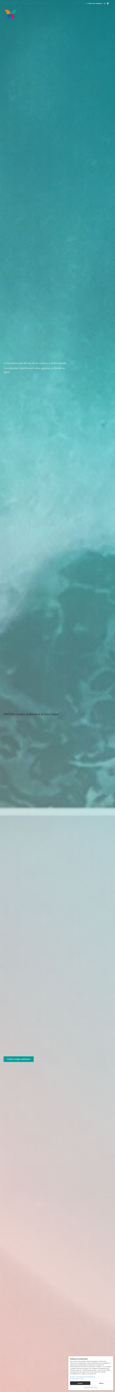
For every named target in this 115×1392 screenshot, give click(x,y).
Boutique (6, 3)
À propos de (16, 3)
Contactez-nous (42, 3)
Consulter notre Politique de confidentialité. (82, 1377)
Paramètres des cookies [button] (91, 1387)
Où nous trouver (28, 3)
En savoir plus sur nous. (77, 1378)
